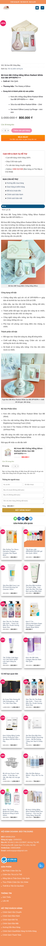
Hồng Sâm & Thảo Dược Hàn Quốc (16, 878)
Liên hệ (6, 901)
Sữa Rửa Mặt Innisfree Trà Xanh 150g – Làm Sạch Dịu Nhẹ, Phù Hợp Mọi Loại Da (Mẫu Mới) (34, 588)
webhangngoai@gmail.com (17, 851)
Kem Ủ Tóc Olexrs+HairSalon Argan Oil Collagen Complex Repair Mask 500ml (34, 624)
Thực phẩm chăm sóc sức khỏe (15, 882)
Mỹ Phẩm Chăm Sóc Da (12, 871)
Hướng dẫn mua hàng (15, 183)
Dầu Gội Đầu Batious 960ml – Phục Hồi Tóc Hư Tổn (34, 775)
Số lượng (5, 466)
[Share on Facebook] (19, 518)
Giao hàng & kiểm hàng (16, 187)
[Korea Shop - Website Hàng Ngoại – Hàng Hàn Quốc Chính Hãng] (11, 8)
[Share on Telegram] (31, 518)
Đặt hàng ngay (23, 510)
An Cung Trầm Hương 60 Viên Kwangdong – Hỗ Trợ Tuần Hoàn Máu (11, 701)
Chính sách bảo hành (15, 194)
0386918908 (15, 848)
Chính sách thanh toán (12, 935)
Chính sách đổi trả (10, 920)
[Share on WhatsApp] (15, 518)
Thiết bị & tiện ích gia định (13, 886)
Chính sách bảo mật (14, 198)
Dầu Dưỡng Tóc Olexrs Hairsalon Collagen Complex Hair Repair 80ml (11, 552)
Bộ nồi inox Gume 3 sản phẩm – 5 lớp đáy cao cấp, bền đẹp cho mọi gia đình (11, 776)
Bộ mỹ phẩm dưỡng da (15, 69)
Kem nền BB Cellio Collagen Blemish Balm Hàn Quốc (33, 659)
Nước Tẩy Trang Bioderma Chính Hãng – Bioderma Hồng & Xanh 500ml (11, 812)
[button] (37, 8)
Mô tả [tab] (4, 206)
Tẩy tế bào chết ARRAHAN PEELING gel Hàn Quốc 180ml (34, 551)
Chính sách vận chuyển (12, 912)
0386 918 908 (18, 169)
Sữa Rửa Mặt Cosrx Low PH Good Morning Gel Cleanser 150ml (11, 587)
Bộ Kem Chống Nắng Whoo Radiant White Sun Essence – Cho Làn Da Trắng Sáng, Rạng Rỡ (34, 812)
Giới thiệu (7, 897)
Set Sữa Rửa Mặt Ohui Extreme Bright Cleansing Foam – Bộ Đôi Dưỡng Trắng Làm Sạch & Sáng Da (34, 739)
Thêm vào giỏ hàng (21, 130)
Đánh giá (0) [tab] (6, 210)
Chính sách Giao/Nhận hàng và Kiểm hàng (19, 931)
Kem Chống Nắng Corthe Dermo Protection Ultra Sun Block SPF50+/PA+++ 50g (11, 738)
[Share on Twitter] (23, 518)
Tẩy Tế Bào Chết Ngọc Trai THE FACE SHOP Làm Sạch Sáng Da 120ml (10, 660)
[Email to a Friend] (27, 518)
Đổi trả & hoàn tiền (14, 191)
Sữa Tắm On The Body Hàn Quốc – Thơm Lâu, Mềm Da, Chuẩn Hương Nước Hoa (11, 624)
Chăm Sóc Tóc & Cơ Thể (12, 874)
